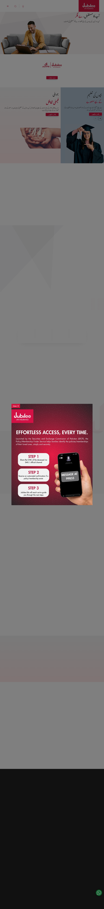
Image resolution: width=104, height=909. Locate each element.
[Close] (15, 404)
